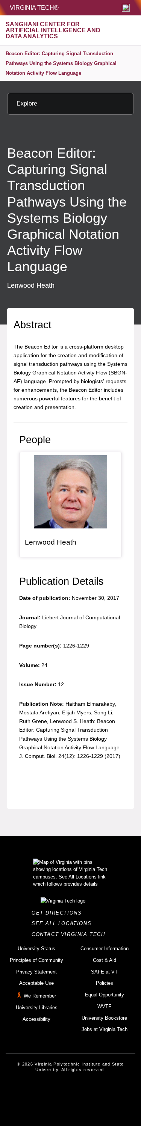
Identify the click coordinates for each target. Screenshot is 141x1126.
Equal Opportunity (104, 995)
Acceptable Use (36, 983)
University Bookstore (104, 1018)
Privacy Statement (36, 972)
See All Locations (64, 923)
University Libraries (37, 1007)
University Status (36, 948)
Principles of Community (36, 960)
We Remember (40, 996)
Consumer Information (104, 948)
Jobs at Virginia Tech (104, 1029)
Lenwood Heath (50, 542)
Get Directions (59, 913)
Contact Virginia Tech (70, 934)
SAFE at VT (104, 972)
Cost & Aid (104, 960)
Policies (104, 983)
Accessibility (36, 1019)
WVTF (104, 1006)
